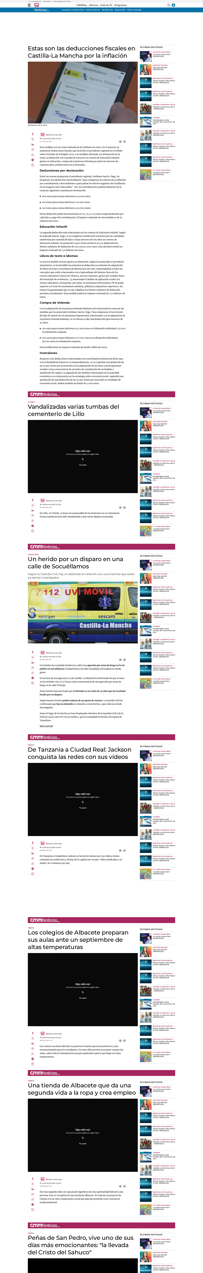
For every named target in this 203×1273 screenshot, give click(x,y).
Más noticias (134, 9)
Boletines (107, 9)
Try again (83, 465)
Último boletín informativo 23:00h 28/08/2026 (164, 82)
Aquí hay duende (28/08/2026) (160, 68)
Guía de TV (106, 5)
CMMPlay (82, 5)
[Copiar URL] (83, 459)
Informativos (92, 9)
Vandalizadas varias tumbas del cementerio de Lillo (164, 122)
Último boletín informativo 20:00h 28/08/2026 (164, 160)
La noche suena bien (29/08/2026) (162, 55)
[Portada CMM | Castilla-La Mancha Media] (36, 5)
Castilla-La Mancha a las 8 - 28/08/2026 (164, 108)
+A (120, 142)
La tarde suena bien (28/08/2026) (161, 174)
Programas (120, 5)
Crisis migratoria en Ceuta (61, 1)
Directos (94, 5)
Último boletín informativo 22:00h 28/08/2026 (164, 95)
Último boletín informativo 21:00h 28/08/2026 (164, 147)
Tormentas (46, 1)
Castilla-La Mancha (72, 9)
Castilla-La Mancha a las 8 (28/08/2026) (164, 134)
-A (124, 142)
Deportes (120, 9)
